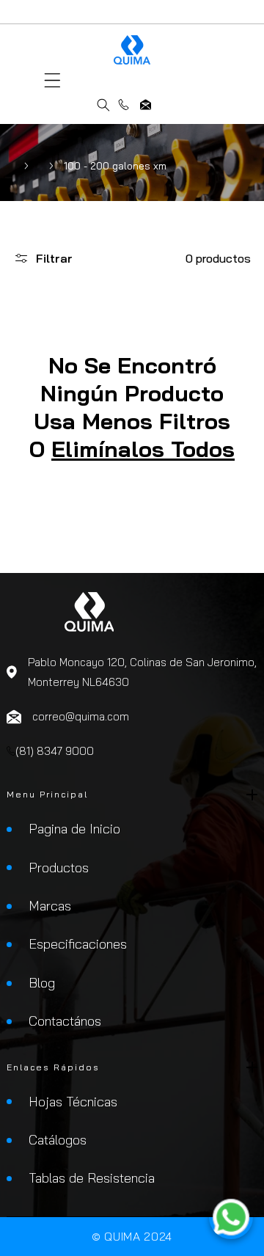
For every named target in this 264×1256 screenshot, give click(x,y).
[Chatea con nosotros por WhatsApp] (231, 1220)
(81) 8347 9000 (123, 104)
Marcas (50, 905)
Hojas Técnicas (73, 1101)
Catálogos (58, 1139)
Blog (42, 982)
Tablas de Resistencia (92, 1177)
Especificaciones (78, 943)
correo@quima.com (145, 104)
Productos (59, 867)
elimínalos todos (143, 449)
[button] (52, 80)
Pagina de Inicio (74, 828)
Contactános (65, 1020)
